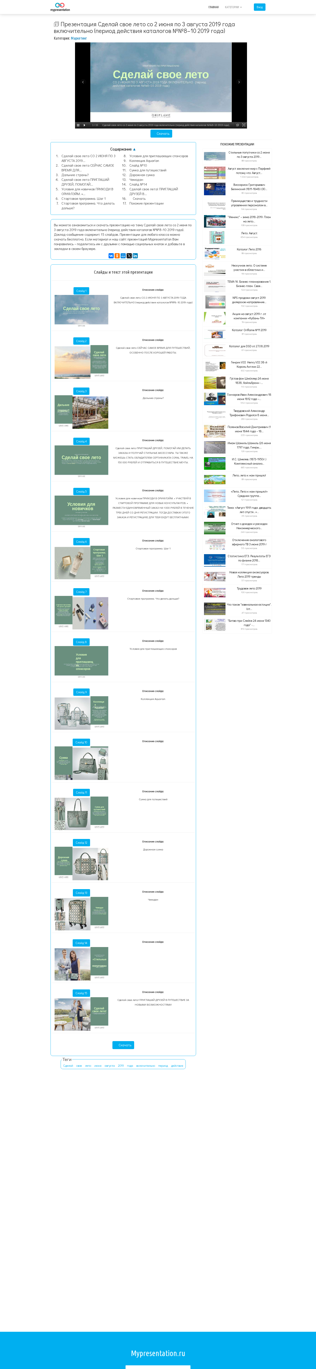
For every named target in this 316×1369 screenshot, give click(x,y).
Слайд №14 (138, 184)
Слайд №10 (138, 165)
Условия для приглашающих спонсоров (158, 155)
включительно (145, 1066)
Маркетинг (79, 38)
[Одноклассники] (117, 255)
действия (177, 1066)
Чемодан (136, 179)
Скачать (162, 133)
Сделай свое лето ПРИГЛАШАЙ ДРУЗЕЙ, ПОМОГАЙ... (85, 181)
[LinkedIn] (135, 255)
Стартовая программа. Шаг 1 (83, 198)
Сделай (68, 1066)
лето (88, 1066)
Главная (214, 7)
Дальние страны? (75, 174)
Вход (260, 7)
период (163, 1066)
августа (110, 1066)
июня (97, 1066)
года (130, 1066)
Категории (232, 7)
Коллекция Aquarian (144, 160)
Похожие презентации (146, 203)
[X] (129, 255)
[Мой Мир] (123, 255)
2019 (121, 1066)
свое (79, 1066)
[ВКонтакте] (111, 255)
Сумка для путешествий (147, 170)
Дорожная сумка (142, 174)
